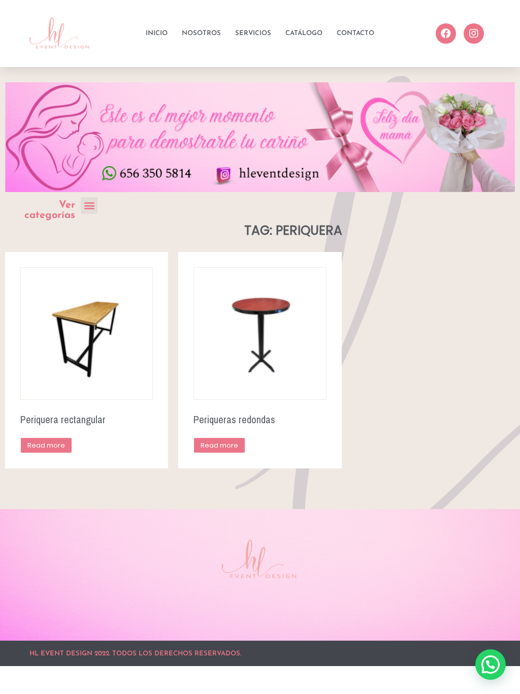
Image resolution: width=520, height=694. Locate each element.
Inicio (157, 33)
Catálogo (303, 33)
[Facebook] (446, 33)
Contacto (355, 33)
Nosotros (201, 33)
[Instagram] (474, 33)
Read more (46, 445)
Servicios (253, 33)
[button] (89, 205)
